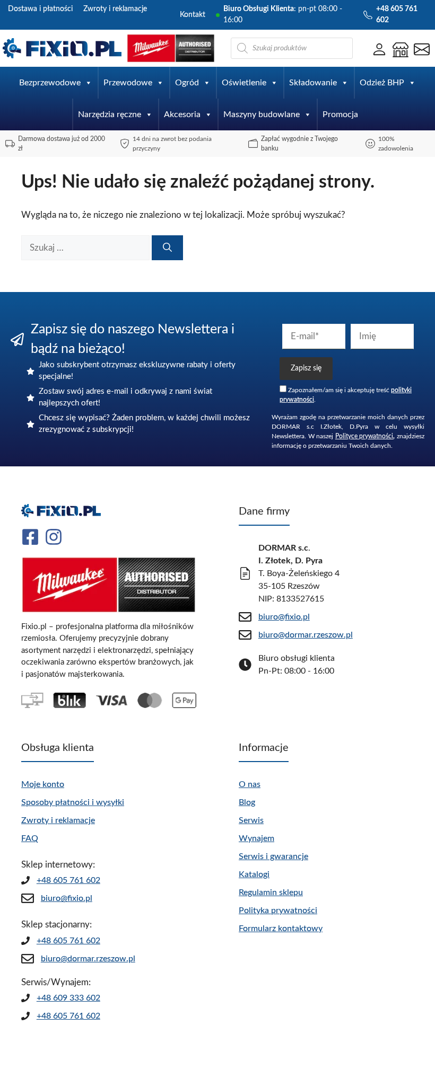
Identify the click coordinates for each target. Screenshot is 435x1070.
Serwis (251, 820)
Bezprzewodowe (50, 82)
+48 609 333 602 (68, 998)
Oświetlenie (244, 82)
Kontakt (192, 15)
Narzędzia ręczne (109, 114)
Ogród (187, 82)
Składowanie (313, 82)
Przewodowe (127, 82)
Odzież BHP (382, 82)
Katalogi (254, 874)
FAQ (29, 838)
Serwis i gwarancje (273, 856)
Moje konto (42, 784)
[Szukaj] (167, 248)
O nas (249, 784)
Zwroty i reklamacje (115, 9)
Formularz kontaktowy (281, 928)
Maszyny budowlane (261, 114)
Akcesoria (182, 114)
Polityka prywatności (278, 910)
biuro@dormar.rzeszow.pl (88, 958)
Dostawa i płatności (40, 9)
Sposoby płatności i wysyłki (72, 802)
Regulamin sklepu (271, 892)
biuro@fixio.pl (66, 898)
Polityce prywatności (364, 436)
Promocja (340, 114)
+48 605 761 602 (68, 880)
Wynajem (256, 838)
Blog (247, 802)
